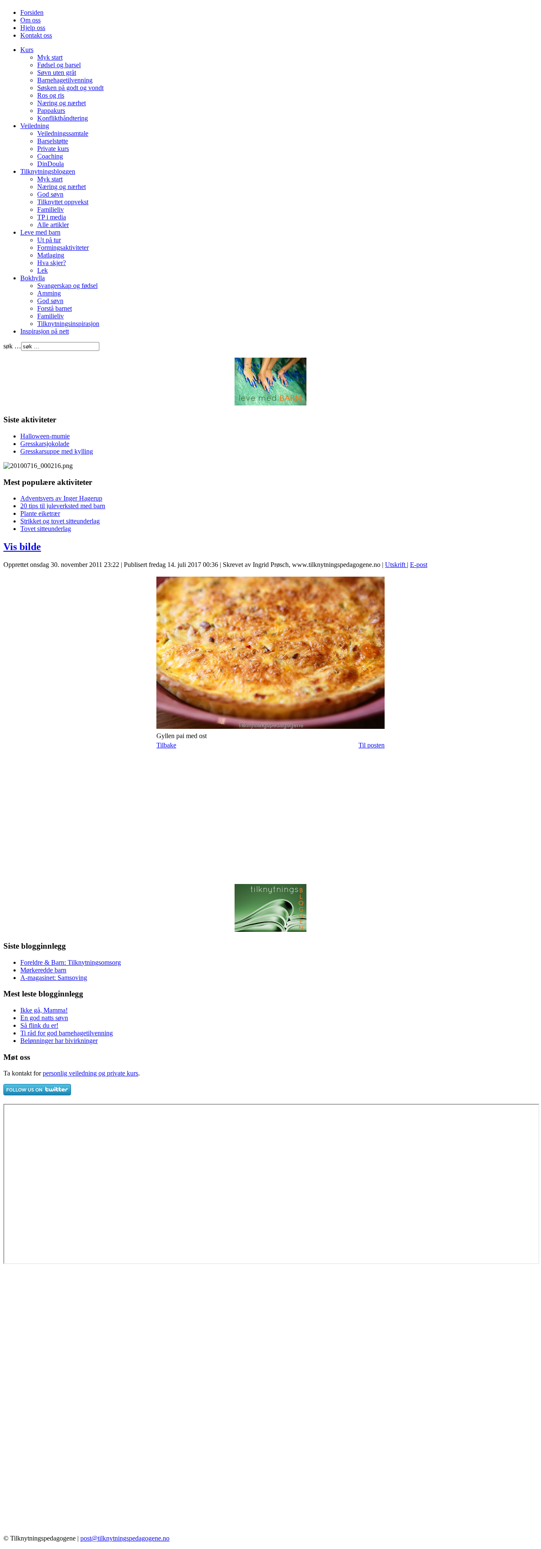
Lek (42, 270)
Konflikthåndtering (62, 118)
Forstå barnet (54, 308)
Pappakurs (51, 110)
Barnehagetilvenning (65, 80)
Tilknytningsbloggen (47, 171)
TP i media (51, 217)
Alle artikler (53, 224)
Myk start (50, 57)
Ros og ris (50, 95)
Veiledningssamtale (62, 133)
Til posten (371, 745)
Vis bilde (22, 546)
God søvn (50, 194)
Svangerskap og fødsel (67, 285)
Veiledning (34, 125)
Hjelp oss (32, 27)
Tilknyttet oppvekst (62, 201)
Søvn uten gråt (56, 72)
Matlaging (50, 255)
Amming (49, 293)
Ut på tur (49, 240)
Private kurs (53, 148)
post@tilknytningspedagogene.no (124, 1538)
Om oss (30, 20)
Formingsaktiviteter (63, 247)
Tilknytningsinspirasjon (68, 323)
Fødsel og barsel (59, 64)
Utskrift (396, 564)
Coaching (50, 156)
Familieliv (50, 209)
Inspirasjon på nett (44, 331)
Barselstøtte (52, 141)
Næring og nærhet (61, 103)
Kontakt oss (36, 35)
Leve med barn (40, 232)
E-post (418, 564)
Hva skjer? (51, 262)
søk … (12, 346)
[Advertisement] (74, 816)
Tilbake (166, 745)
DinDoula (50, 163)
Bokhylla (32, 278)
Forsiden (32, 12)
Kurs (26, 49)
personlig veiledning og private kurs (90, 1073)
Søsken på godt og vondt (70, 87)
